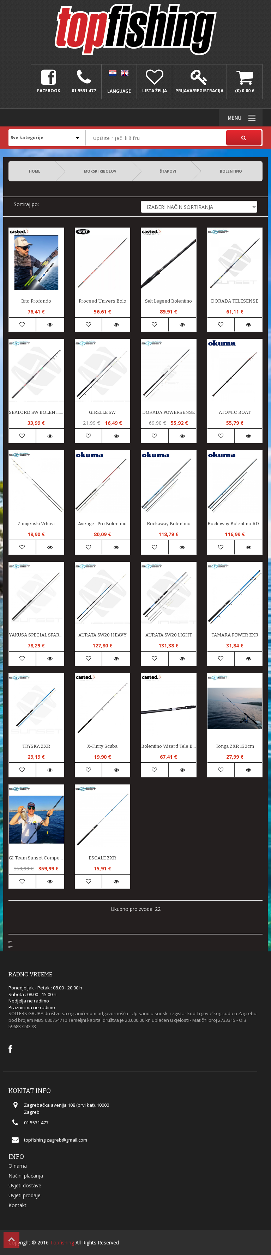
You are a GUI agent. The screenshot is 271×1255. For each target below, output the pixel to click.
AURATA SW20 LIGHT (168, 635)
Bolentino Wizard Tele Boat (168, 746)
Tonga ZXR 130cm (235, 746)
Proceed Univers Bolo (102, 301)
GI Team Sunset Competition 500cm (36, 858)
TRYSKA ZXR (36, 746)
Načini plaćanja (25, 1175)
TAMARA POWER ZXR (234, 635)
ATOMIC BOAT (235, 412)
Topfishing (62, 1242)
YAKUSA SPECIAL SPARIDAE (36, 635)
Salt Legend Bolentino (168, 301)
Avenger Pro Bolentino (102, 523)
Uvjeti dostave (24, 1185)
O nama (17, 1165)
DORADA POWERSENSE (168, 412)
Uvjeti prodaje (24, 1195)
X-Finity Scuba (102, 746)
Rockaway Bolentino (169, 523)
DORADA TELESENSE (234, 301)
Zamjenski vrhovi (36, 523)
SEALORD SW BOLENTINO (36, 412)
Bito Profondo (36, 301)
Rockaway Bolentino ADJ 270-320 (235, 523)
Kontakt (17, 1205)
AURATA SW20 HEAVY (102, 635)
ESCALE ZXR (102, 858)
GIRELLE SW (102, 412)
